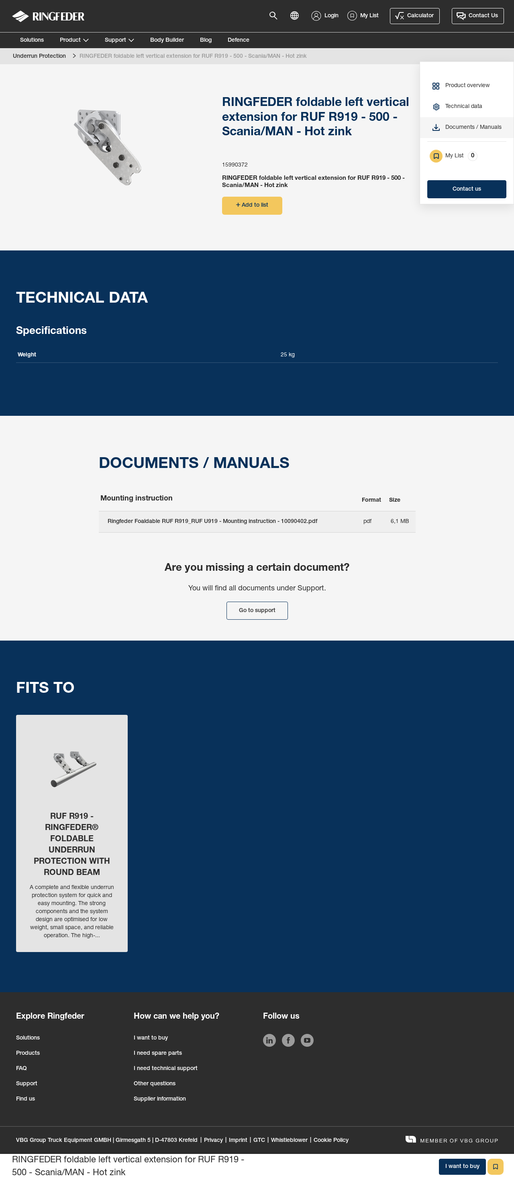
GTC (259, 1140)
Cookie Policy (331, 1140)
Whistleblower (289, 1140)
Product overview (467, 86)
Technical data (463, 107)
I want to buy (151, 1038)
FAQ (21, 1069)
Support (115, 40)
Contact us (467, 189)
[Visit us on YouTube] (307, 1042)
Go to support (257, 611)
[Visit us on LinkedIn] (269, 1042)
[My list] (495, 1167)
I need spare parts (158, 1053)
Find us (25, 1099)
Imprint (238, 1140)
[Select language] (297, 16)
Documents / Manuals (473, 127)
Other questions (154, 1084)
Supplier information (160, 1099)
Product (70, 40)
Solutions (32, 40)
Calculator (420, 16)
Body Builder (167, 40)
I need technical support (166, 1069)
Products (28, 1053)
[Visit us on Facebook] (288, 1042)
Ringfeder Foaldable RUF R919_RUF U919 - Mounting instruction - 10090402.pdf (212, 522)
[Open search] (276, 16)
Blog (206, 40)
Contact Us (483, 16)
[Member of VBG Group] (452, 1140)
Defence (238, 40)
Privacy (213, 1140)
